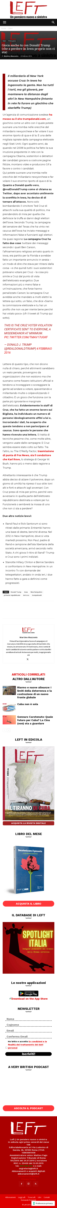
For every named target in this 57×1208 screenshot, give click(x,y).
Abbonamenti (10, 1197)
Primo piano (12, 41)
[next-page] (8, 730)
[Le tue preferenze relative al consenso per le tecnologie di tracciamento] (43, 1203)
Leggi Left (21, 1197)
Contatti (47, 1197)
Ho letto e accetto (27, 1044)
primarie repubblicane (12, 595)
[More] (33, 66)
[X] (15, 66)
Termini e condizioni (28, 1176)
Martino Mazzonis (11, 56)
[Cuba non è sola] (9, 707)
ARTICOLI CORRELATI (28, 674)
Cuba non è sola (27, 704)
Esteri (10, 28)
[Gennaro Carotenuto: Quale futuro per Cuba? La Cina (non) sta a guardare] (9, 719)
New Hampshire (36, 592)
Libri (39, 1197)
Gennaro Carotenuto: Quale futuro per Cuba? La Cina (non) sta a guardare (35, 720)
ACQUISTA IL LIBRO (28, 903)
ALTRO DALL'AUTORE (28, 679)
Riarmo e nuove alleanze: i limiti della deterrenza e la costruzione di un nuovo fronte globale (34, 692)
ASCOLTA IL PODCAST (28, 1108)
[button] (4, 22)
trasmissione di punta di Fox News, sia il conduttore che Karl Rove (28, 455)
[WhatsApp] (24, 66)
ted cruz (26, 595)
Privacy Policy (28, 1179)
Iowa (26, 592)
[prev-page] (4, 730)
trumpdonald (37, 595)
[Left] (28, 9)
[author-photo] (28, 633)
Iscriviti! (28, 1054)
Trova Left (31, 1197)
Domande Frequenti (28, 1200)
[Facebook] (7, 66)
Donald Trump (16, 592)
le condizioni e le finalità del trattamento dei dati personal (27, 1044)
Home (3, 28)
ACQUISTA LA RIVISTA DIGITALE (28, 823)
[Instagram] (28, 1183)
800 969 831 (26, 1166)
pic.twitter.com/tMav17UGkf (26, 337)
